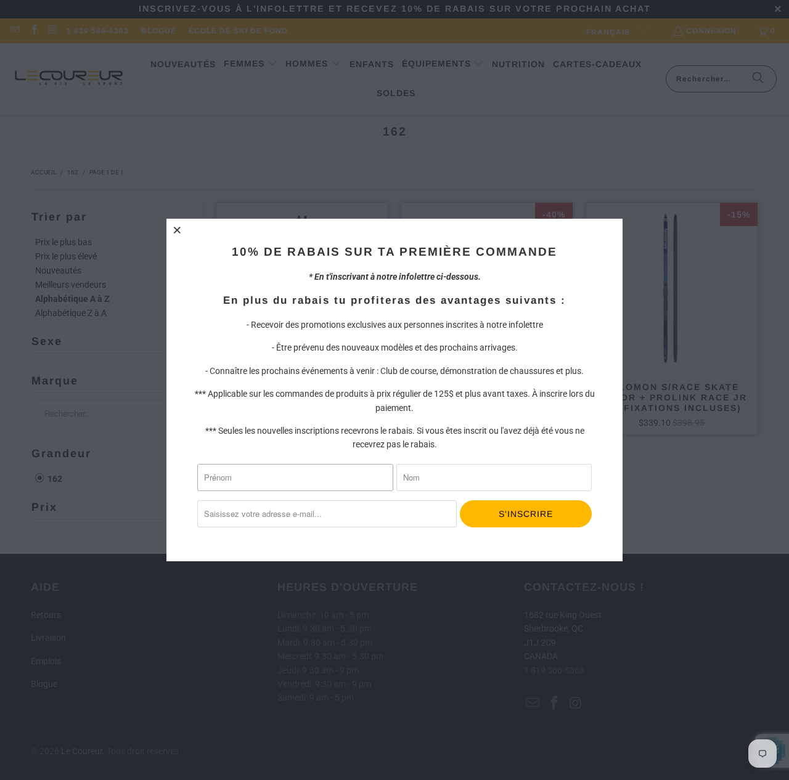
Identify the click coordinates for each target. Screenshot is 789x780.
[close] (177, 230)
